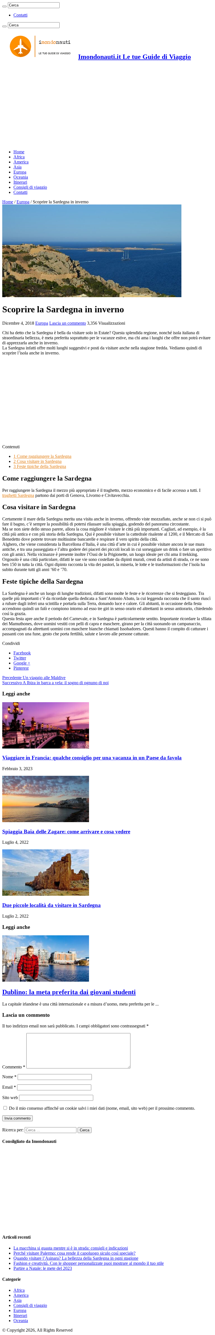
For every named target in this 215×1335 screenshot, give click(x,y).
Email (9, 1087)
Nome (9, 1076)
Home (18, 151)
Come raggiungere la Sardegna (42, 456)
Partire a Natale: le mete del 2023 (42, 1268)
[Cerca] (4, 6)
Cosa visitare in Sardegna (37, 461)
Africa (19, 156)
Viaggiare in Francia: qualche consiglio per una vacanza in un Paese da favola (92, 758)
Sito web (10, 1097)
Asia (17, 167)
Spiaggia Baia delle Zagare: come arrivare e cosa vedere (66, 831)
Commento (13, 1067)
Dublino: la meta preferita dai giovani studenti (69, 992)
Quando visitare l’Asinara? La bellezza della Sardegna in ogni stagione (75, 1258)
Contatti (20, 15)
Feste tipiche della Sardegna (39, 466)
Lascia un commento (67, 323)
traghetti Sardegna (18, 495)
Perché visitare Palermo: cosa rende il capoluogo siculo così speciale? (74, 1253)
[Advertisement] (107, 105)
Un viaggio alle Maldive (34, 677)
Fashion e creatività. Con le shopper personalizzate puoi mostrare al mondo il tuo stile (88, 1263)
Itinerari (20, 182)
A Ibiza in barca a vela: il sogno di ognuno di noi (55, 682)
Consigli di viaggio (30, 187)
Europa (19, 172)
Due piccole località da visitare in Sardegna (51, 905)
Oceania (20, 177)
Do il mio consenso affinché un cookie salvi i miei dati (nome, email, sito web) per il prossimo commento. (102, 1108)
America (21, 162)
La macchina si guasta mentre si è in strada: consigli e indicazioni (70, 1248)
